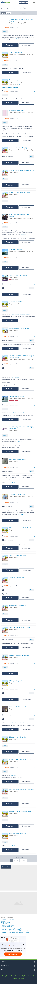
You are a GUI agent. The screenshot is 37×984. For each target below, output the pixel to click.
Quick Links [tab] (5, 966)
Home (2, 7)
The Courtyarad (15, 377)
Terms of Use (16, 978)
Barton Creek (11, 7)
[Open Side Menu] (34, 2)
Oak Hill (14, 412)
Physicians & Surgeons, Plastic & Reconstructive (15, 930)
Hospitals (17, 7)
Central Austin (15, 723)
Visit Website (27, 45)
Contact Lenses (22, 218)
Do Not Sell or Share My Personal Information (23, 976)
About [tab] (3, 962)
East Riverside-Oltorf (17, 314)
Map (8, 13)
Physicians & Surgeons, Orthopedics (11, 929)
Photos (4, 31)
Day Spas (20, 23)
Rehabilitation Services (7, 925)
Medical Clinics (5, 924)
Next (23, 860)
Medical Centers (5, 922)
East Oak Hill (20, 412)
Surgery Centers (13, 23)
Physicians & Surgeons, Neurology (11, 928)
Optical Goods (30, 218)
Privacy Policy (6, 976)
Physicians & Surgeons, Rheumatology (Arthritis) (15, 932)
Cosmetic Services (23, 304)
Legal (22, 978)
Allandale (13, 482)
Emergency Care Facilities (25, 82)
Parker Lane (26, 314)
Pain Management (6, 926)
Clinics (3, 921)
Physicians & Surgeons (24, 150)
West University (24, 723)
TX (5, 7)
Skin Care (26, 23)
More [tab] (3, 970)
